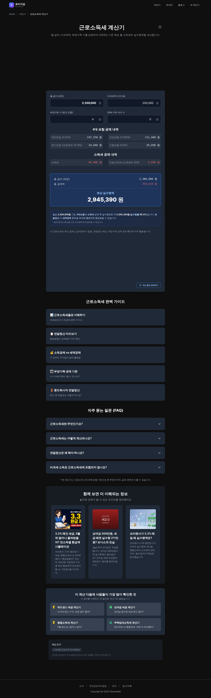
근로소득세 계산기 (39, 14)
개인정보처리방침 (98, 686)
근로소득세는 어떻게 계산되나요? (71, 438)
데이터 (169, 5)
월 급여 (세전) (57, 96)
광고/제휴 (127, 686)
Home (12, 14)
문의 (114, 686)
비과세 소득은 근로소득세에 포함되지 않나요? (78, 467)
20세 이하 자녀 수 (116, 112)
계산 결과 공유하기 (150, 285)
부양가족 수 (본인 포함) (61, 112)
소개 (81, 686)
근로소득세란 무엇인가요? (66, 423)
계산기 (157, 5)
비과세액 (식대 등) (116, 96)
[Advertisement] (105, 62)
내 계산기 (194, 5)
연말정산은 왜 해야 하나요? (67, 452)
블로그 (181, 5)
